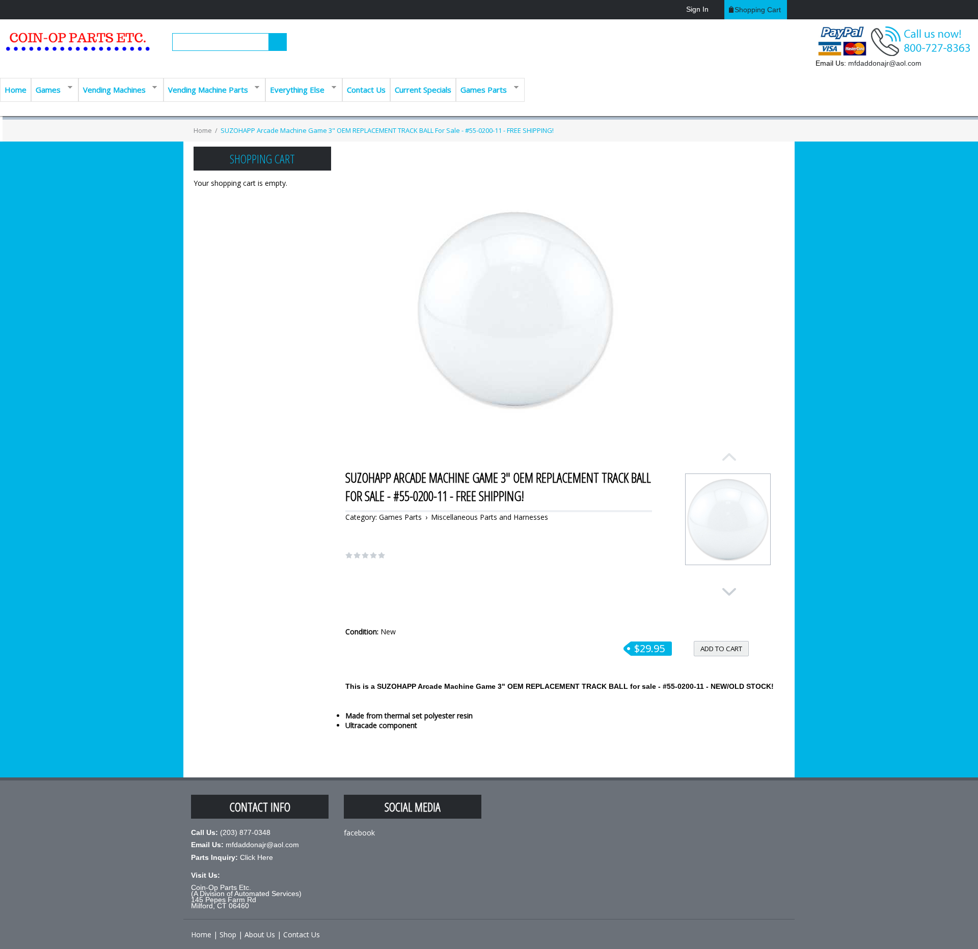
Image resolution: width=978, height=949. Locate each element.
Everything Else (294, 89)
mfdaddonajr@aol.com (884, 63)
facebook (359, 833)
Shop (228, 934)
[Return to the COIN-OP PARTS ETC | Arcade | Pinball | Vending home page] (76, 45)
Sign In (697, 9)
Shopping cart (758, 10)
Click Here (256, 857)
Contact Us (366, 90)
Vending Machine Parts (206, 89)
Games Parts (481, 89)
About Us (259, 934)
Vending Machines (112, 89)
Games (46, 89)
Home (15, 90)
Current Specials (423, 90)
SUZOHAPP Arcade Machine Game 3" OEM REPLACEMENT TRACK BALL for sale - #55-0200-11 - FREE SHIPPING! (387, 130)
